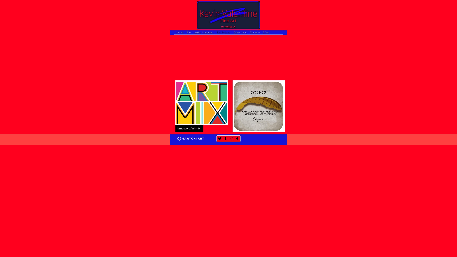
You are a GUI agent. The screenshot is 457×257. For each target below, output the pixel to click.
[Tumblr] (225, 138)
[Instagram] (231, 138)
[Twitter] (219, 138)
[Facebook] (237, 138)
